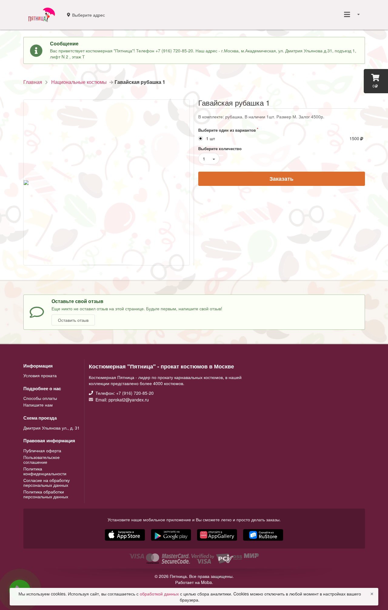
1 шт (210, 138)
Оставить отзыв (73, 320)
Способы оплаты (40, 398)
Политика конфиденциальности (44, 471)
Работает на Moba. (194, 582)
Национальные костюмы (79, 82)
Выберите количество (220, 148)
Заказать (281, 179)
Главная (32, 82)
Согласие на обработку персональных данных (46, 482)
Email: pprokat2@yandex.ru (121, 399)
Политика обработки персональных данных (45, 494)
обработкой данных (160, 594)
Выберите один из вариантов (227, 130)
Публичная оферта (42, 450)
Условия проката (40, 375)
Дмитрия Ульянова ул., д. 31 (51, 427)
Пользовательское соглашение (41, 459)
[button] (218, 541)
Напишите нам (38, 404)
